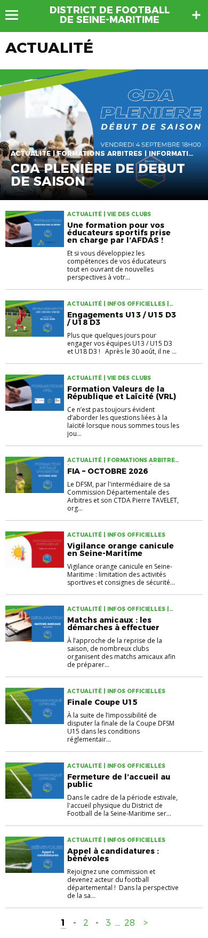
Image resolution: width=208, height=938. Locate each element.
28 (129, 923)
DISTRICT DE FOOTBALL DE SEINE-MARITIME (110, 15)
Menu (16, 15)
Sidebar (196, 15)
